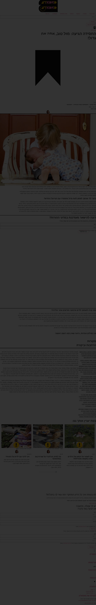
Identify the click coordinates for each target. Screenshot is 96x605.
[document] (48, 302)
